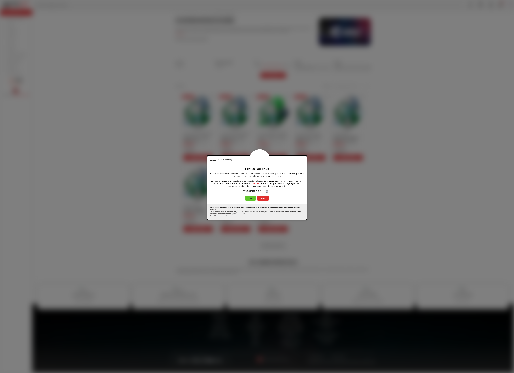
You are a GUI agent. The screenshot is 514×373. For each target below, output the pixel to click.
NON (263, 198)
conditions (255, 183)
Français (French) (224, 159)
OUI (250, 198)
